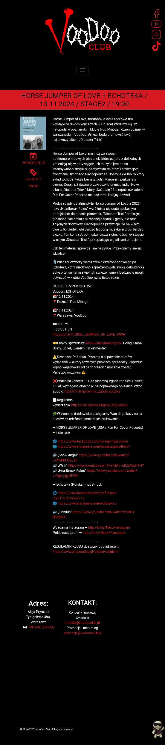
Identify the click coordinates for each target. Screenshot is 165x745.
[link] (93, 441)
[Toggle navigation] (82, 70)
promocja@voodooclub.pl (83, 633)
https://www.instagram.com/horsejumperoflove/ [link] (94, 446)
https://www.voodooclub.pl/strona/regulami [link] (85, 552)
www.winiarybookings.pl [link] (104, 343)
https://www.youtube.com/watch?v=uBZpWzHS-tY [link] (106, 465)
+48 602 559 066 (41, 627)
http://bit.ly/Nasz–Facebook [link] (104, 533)
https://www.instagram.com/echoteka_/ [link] (88, 503)
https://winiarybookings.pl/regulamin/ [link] (99, 405)
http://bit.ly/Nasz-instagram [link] (109, 527)
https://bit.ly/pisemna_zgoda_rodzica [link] (92, 391)
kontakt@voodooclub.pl (82, 623)
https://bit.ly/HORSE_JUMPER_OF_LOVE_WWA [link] (89, 334)
